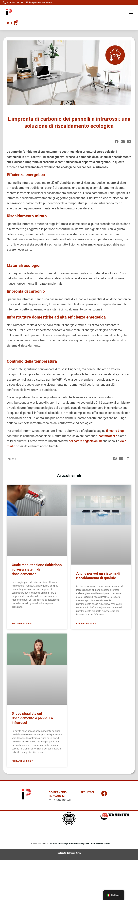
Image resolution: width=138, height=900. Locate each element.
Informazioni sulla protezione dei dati (66, 843)
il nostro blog (115, 430)
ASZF (86, 843)
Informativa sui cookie (100, 843)
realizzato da (63, 853)
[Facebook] (104, 793)
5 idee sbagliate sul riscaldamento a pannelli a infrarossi (32, 718)
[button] (131, 11)
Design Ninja (75, 853)
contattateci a (108, 436)
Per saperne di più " (22, 623)
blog (14, 459)
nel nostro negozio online (86, 441)
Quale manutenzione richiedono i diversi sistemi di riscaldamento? (37, 569)
